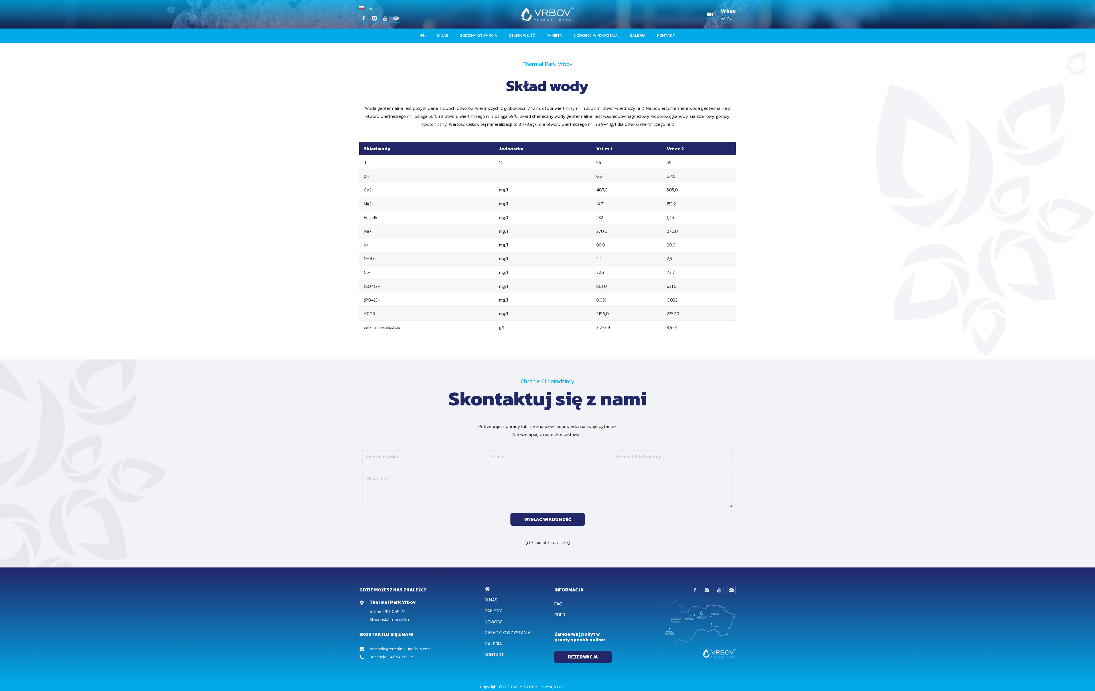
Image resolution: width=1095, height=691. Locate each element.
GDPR (559, 614)
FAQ (558, 603)
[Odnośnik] (363, 18)
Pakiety (493, 610)
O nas (491, 599)
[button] (366, 9)
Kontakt (494, 654)
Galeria (493, 643)
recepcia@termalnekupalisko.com (400, 649)
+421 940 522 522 (402, 657)
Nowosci (494, 621)
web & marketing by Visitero (590, 687)
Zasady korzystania (508, 632)
